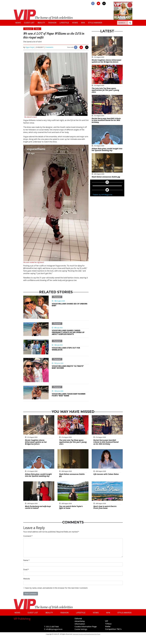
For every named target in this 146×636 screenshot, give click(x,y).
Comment (27, 536)
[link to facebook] (93, 3)
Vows (75, 23)
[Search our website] (130, 23)
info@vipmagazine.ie (54, 629)
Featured (57, 297)
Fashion (52, 23)
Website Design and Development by (86, 634)
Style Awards (95, 23)
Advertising (80, 621)
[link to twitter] (98, 3)
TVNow (108, 624)
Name (26, 560)
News (18, 23)
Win (83, 23)
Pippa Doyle (30, 47)
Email (26, 569)
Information (80, 624)
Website (26, 579)
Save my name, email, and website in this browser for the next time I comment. (56, 588)
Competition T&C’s (113, 629)
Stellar (108, 626)
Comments (49, 47)
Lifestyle (64, 23)
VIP (106, 621)
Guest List (29, 23)
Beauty (41, 23)
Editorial (78, 619)
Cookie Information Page (86, 627)
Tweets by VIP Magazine (102, 194)
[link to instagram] (104, 3)
